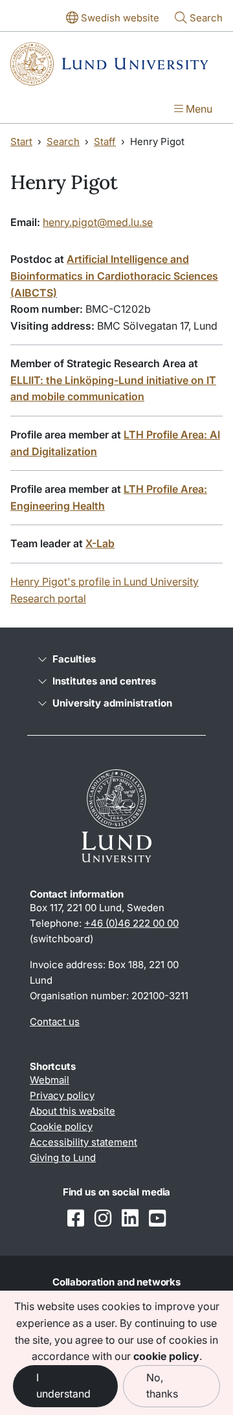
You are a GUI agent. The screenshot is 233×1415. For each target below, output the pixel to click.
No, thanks (162, 1386)
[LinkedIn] (130, 1219)
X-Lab (100, 543)
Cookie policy (61, 1126)
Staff (105, 141)
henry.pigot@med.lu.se (98, 222)
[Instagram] (102, 1219)
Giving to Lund (63, 1157)
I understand (63, 1386)
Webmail (49, 1080)
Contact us (55, 1021)
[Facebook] (75, 1219)
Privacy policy (62, 1095)
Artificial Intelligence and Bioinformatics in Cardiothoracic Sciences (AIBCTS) (114, 276)
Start (21, 141)
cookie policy (166, 1356)
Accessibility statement (83, 1142)
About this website (72, 1111)
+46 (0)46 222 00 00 (131, 923)
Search (63, 141)
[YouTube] (157, 1219)
